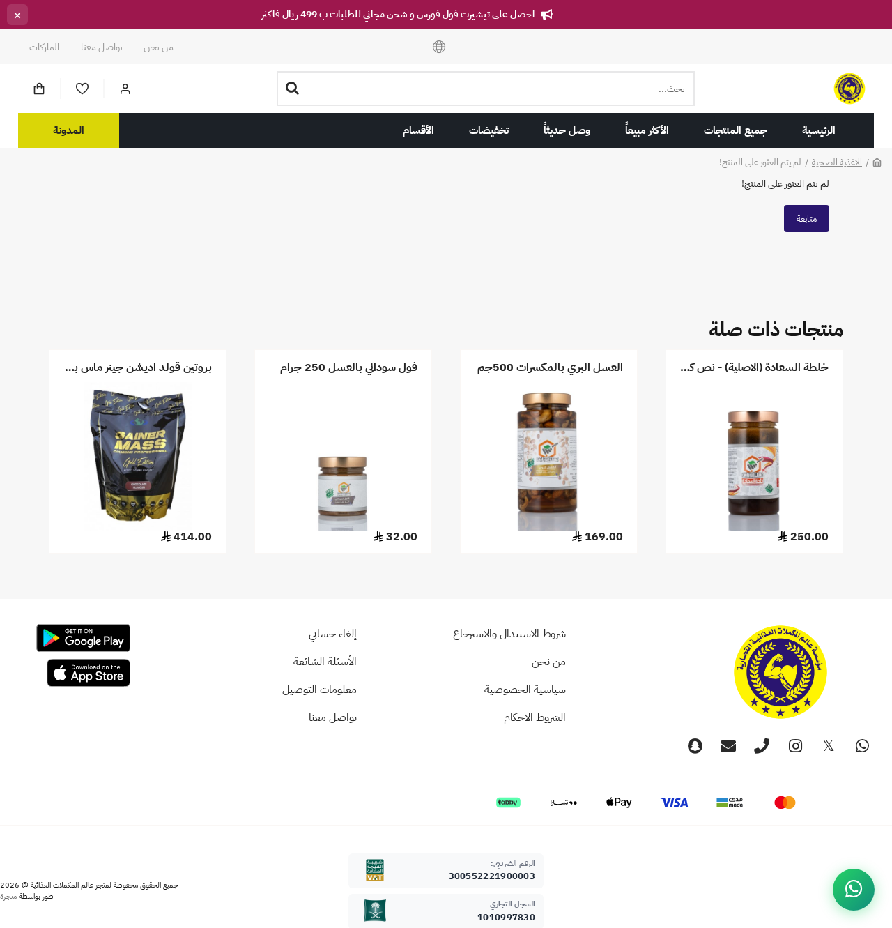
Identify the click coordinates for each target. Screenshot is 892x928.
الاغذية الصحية (837, 162)
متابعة (807, 218)
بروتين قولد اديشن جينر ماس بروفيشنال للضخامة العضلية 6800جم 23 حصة (137, 367)
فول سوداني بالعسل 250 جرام (348, 367)
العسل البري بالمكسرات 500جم (550, 367)
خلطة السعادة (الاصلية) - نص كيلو (754, 367)
